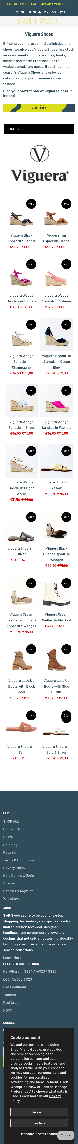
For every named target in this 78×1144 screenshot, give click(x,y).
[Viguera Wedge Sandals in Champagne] (21, 334)
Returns (9, 852)
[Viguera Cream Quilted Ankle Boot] (56, 593)
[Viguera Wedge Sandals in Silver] (21, 400)
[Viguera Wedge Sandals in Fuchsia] (21, 274)
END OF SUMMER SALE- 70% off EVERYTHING (39, 4)
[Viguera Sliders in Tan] (21, 725)
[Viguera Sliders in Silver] (21, 527)
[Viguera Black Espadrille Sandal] (21, 213)
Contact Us (12, 829)
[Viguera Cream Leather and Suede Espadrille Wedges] (21, 593)
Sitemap (10, 883)
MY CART (55, 12)
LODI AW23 (11, 979)
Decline (39, 1123)
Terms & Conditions (19, 860)
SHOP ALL (11, 821)
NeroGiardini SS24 (18, 971)
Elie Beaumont (14, 987)
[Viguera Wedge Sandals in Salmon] (56, 274)
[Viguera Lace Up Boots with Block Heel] (21, 659)
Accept (39, 1112)
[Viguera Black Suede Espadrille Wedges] (56, 527)
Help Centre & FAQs (18, 875)
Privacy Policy (14, 867)
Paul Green (11, 1002)
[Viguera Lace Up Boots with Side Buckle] (56, 659)
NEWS (8, 836)
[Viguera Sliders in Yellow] (56, 461)
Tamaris (9, 994)
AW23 (40, 971)
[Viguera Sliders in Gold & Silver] (56, 725)
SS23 (52, 971)
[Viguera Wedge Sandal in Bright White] (21, 461)
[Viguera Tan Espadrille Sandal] (56, 213)
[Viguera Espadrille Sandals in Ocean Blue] (56, 334)
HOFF (7, 1010)
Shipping (10, 844)
